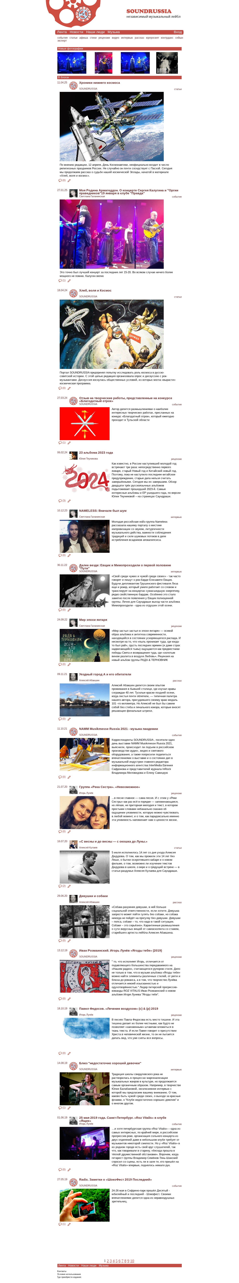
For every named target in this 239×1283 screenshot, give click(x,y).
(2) (64, 886)
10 (132, 1261)
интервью (127, 37)
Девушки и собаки (93, 896)
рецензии (104, 37)
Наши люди (95, 32)
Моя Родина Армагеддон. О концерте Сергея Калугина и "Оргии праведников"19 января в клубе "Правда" (128, 192)
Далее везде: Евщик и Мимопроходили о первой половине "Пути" (125, 567)
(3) (64, 500)
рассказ (139, 37)
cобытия (62, 37)
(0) (64, 180)
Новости (76, 32)
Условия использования (69, 1274)
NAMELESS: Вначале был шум (102, 510)
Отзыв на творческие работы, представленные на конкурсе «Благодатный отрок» (125, 399)
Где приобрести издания (69, 1277)
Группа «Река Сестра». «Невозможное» (109, 787)
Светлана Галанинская (92, 196)
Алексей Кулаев (88, 847)
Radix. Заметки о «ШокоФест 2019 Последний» (115, 1179)
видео (115, 37)
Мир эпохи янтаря (93, 619)
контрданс (167, 37)
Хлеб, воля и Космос (95, 290)
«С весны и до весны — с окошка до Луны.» (113, 841)
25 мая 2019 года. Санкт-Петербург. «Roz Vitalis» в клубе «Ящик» (122, 1119)
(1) (64, 280)
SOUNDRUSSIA (88, 88)
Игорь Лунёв (86, 793)
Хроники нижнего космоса (99, 82)
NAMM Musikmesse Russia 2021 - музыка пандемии (118, 729)
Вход (178, 32)
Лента (62, 32)
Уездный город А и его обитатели (105, 674)
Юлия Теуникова (88, 458)
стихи (93, 37)
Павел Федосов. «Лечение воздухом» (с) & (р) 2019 (118, 1008)
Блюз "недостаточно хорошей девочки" (110, 1063)
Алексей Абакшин (89, 680)
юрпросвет (152, 37)
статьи (73, 37)
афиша (83, 37)
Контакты (61, 1271)
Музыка (114, 32)
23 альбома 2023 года (96, 452)
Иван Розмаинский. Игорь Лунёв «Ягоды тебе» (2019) (120, 950)
